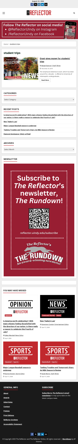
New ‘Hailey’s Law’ (10, 122)
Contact (7, 407)
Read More (46, 80)
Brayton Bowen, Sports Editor (15, 374)
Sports (16, 362)
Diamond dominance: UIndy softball (17, 134)
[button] (4, 13)
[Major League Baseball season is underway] (20, 353)
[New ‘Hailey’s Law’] (57, 306)
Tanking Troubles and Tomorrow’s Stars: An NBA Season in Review (29, 130)
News (19, 77)
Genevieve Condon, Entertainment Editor (55, 324)
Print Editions (9, 415)
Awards (6, 398)
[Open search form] (74, 13)
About (6, 393)
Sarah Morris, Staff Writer (50, 374)
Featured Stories (48, 315)
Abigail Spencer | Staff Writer (51, 66)
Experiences (10, 77)
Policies (7, 411)
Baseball (8, 362)
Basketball (46, 362)
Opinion (8, 315)
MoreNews (66, 439)
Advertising (8, 402)
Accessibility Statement (13, 424)
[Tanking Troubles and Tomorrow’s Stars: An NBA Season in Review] (57, 353)
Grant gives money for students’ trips (21, 68)
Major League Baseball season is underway (20, 126)
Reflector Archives (11, 420)
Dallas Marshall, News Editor (14, 335)
